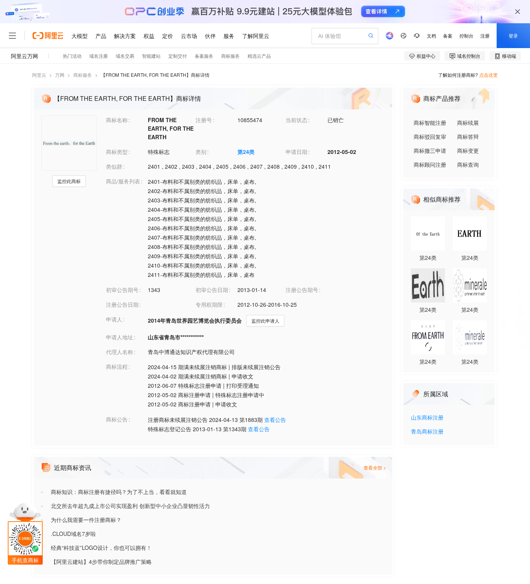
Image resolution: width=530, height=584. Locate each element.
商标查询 (468, 164)
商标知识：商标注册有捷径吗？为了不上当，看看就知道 (119, 492)
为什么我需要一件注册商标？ (86, 520)
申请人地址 (119, 337)
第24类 (246, 152)
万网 (59, 74)
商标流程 (117, 366)
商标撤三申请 (430, 150)
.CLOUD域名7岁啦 (73, 533)
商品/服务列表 (123, 181)
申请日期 (296, 152)
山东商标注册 (427, 418)
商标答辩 (468, 136)
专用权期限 (209, 304)
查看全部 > (375, 467)
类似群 (114, 166)
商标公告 (117, 419)
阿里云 (39, 74)
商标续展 (468, 122)
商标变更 (468, 150)
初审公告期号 (122, 290)
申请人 (114, 319)
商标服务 (82, 74)
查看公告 (275, 419)
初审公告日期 (212, 290)
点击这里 (488, 74)
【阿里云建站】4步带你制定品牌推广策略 (101, 561)
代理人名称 (119, 352)
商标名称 (117, 120)
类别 (201, 152)
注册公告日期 (122, 304)
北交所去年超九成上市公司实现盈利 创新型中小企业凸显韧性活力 (130, 506)
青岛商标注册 (427, 432)
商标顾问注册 (430, 164)
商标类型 (117, 152)
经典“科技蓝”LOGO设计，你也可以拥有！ (101, 547)
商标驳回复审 (430, 136)
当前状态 (296, 120)
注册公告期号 (302, 290)
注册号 (204, 120)
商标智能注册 (430, 122)
